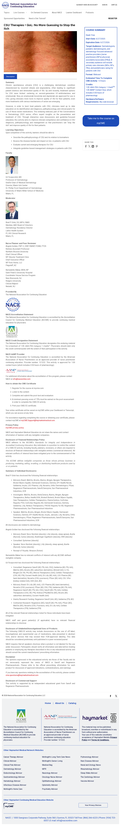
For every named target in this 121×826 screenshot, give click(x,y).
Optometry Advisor (50, 785)
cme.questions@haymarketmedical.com (22, 675)
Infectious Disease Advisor (15, 785)
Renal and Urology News (91, 765)
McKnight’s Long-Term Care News (56, 757)
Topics (6, 12)
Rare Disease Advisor (90, 761)
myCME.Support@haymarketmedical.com (38, 420)
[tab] (10, 76)
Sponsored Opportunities (14, 18)
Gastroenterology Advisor (14, 777)
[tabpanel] (40, 385)
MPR (44, 769)
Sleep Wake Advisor (89, 773)
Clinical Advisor (10, 761)
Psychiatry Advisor (50, 789)
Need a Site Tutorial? (37, 18)
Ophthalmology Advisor (51, 781)
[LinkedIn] (93, 146)
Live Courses (18, 12)
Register (112, 18)
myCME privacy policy (15, 428)
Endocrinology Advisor (13, 773)
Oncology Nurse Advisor (52, 777)
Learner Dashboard (74, 12)
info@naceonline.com (21, 379)
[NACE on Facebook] (110, 696)
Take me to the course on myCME (101, 121)
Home (48, 703)
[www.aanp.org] (60, 717)
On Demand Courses (39, 12)
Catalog (72, 703)
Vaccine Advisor (87, 781)
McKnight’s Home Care (13, 789)
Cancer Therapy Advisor (13, 757)
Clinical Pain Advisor (12, 765)
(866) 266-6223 (90, 817)
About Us (59, 703)
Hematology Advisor (12, 781)
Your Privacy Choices (93, 805)
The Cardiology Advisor (90, 777)
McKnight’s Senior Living (52, 761)
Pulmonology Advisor (89, 757)
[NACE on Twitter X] (116, 696)
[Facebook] (86, 146)
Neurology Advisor (49, 773)
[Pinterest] (97, 146)
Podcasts (90, 12)
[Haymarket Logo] (99, 717)
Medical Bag (47, 765)
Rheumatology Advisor (90, 769)
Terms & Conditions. (100, 740)
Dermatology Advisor (12, 769)
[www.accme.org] (21, 717)
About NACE (57, 12)
